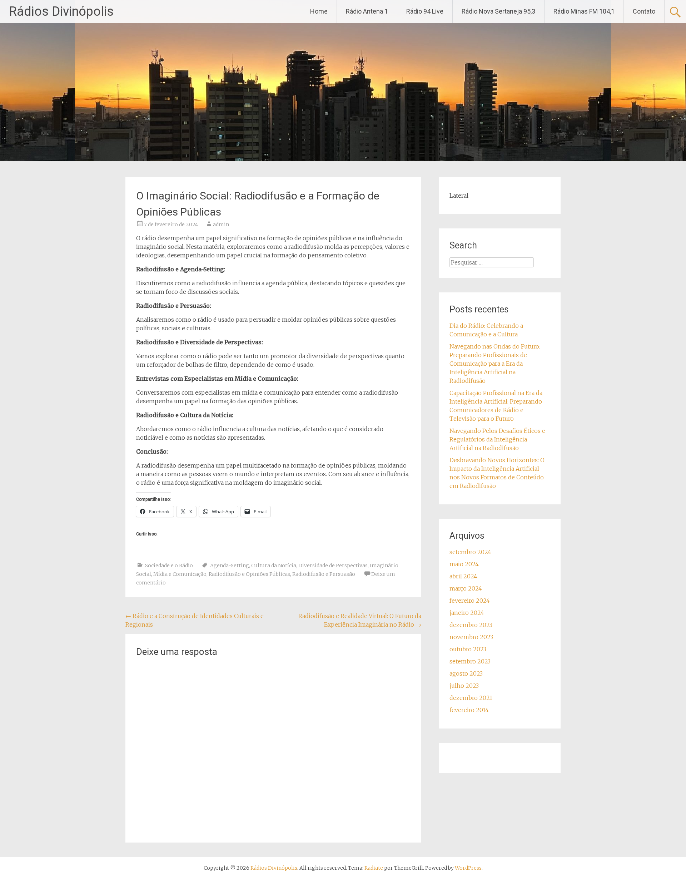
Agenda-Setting (229, 565)
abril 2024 (463, 576)
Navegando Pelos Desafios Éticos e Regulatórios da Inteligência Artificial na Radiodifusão (497, 439)
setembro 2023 (470, 661)
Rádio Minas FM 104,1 (584, 11)
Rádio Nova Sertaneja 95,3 (498, 11)
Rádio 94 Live (424, 11)
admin (221, 224)
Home (319, 11)
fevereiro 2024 (469, 600)
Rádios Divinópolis (61, 11)
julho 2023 (464, 685)
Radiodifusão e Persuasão (323, 574)
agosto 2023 (466, 673)
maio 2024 (464, 564)
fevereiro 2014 (469, 709)
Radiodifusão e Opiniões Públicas (249, 574)
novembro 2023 (471, 637)
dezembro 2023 (470, 624)
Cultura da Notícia (273, 565)
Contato (644, 11)
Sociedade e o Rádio (169, 565)
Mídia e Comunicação (180, 574)
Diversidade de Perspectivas (333, 565)
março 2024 (465, 588)
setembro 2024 (470, 551)
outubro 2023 (467, 649)
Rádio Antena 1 (367, 11)
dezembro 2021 (470, 697)
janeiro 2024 (466, 612)
